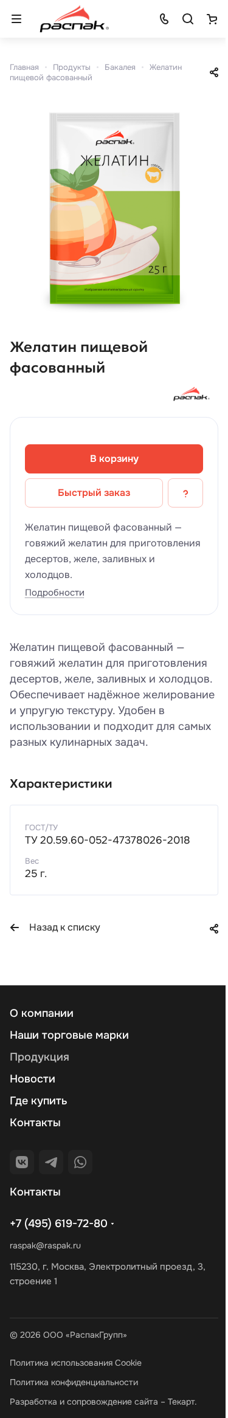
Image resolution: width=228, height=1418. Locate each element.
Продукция (39, 1057)
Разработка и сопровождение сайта (84, 1401)
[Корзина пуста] (211, 19)
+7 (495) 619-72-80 (59, 1223)
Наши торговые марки (69, 1035)
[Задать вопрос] (185, 493)
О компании (42, 1013)
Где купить (38, 1100)
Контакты (35, 1122)
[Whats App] (80, 1162)
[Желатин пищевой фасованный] (114, 208)
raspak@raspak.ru (45, 1245)
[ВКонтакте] (22, 1162)
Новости (32, 1079)
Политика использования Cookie (76, 1362)
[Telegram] (51, 1162)
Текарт (181, 1401)
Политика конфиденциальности (74, 1382)
